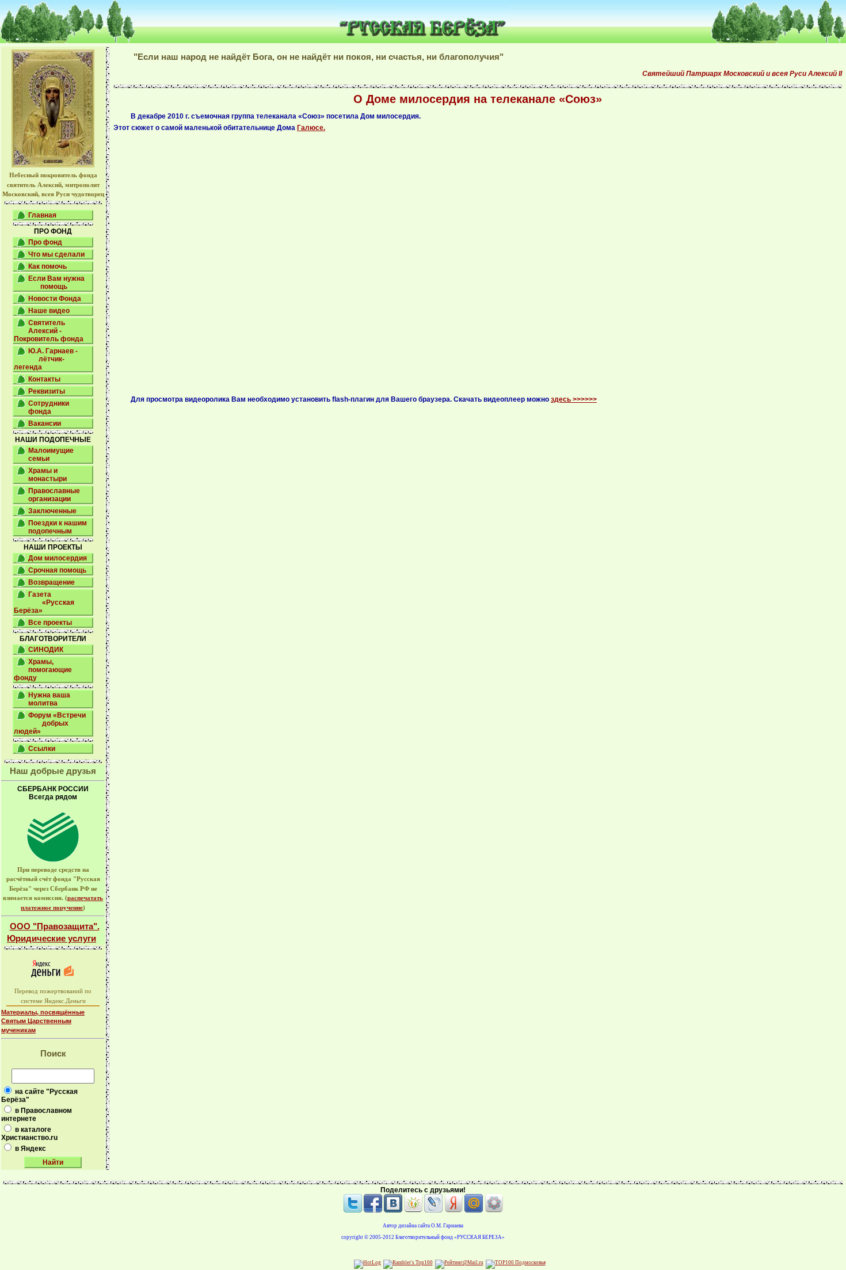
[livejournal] (433, 1210)
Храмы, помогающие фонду (43, 670)
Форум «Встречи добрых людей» (50, 723)
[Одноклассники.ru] (413, 1210)
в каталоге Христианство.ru (29, 1134)
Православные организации (54, 495)
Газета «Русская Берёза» (44, 602)
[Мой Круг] (494, 1210)
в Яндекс (30, 1149)
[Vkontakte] (393, 1210)
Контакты (44, 379)
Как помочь (47, 266)
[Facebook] (373, 1210)
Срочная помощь (57, 570)
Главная (42, 215)
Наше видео (49, 311)
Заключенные (52, 511)
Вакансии (44, 423)
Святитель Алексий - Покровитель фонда (48, 331)
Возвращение (51, 582)
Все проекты (50, 623)
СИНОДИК (45, 650)
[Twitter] (353, 1210)
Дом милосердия (57, 558)
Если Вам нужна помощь (56, 282)
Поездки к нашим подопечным (57, 527)
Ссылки (41, 749)
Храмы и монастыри (47, 475)
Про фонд (45, 242)
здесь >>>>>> (574, 399)
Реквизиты (46, 391)
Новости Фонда (54, 299)
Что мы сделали (56, 254)
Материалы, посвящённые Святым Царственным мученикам (43, 1021)
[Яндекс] (453, 1210)
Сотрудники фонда (48, 407)
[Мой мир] (473, 1210)
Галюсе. (311, 128)
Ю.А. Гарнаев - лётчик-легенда (46, 359)
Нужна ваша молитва (49, 699)
